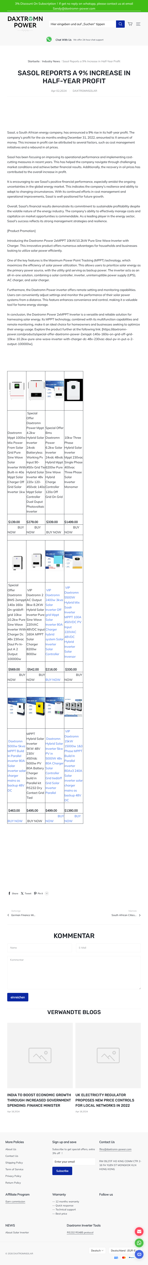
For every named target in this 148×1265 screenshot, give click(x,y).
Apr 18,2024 (13, 1111)
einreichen (18, 997)
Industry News (51, 61)
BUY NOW (53, 532)
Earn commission (15, 1201)
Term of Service (14, 1169)
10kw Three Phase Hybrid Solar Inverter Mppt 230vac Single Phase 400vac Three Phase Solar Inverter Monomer (73, 462)
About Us (10, 1149)
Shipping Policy (14, 1162)
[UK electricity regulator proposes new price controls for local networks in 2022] (108, 1055)
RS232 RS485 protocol (80, 1232)
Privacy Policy (13, 1175)
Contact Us (11, 1155)
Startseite (34, 61)
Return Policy (13, 1182)
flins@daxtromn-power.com (115, 1149)
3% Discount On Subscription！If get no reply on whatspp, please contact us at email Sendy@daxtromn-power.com (74, 6)
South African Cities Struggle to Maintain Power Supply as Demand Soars (124, 915)
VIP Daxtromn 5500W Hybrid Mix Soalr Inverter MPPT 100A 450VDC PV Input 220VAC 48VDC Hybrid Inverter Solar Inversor (72, 622)
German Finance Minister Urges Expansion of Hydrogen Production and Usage (23, 915)
